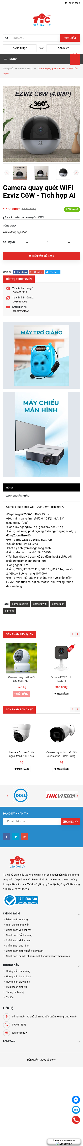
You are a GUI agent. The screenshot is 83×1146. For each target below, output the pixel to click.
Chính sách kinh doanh (18, 940)
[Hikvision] (62, 795)
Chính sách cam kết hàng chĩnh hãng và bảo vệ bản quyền (38, 956)
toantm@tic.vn (21, 310)
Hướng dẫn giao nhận (18, 981)
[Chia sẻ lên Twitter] (52, 271)
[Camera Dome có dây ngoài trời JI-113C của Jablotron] (21, 733)
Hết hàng (22, 694)
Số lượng (9, 242)
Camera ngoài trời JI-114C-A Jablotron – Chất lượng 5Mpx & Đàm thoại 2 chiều (61, 756)
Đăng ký (63, 48)
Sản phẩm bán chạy (19, 709)
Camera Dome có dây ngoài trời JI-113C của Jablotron (21, 756)
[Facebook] (76, 1100)
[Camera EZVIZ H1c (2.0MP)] (61, 658)
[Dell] (20, 795)
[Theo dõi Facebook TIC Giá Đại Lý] (6, 836)
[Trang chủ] (41, 19)
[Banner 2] (41, 434)
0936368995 (20, 301)
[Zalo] (76, 1110)
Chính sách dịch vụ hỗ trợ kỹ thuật (24, 951)
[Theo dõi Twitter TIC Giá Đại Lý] (15, 836)
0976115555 (19, 1024)
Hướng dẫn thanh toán (18, 976)
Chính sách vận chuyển (18, 930)
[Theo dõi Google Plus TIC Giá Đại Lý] (24, 836)
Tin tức (9, 997)
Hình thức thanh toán (17, 924)
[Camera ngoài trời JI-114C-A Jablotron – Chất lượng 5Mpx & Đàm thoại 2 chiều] (61, 733)
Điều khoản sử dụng (17, 919)
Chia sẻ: (7, 271)
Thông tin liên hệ (15, 992)
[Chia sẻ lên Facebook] (21, 271)
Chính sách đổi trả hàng (19, 935)
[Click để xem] (41, 123)
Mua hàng (62, 694)
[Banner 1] (41, 355)
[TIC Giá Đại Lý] (17, 862)
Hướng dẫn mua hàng (18, 971)
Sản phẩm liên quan (19, 634)
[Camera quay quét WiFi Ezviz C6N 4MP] (21, 658)
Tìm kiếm (70, 38)
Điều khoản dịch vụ (16, 987)
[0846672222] (76, 1120)
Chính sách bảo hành (17, 945)
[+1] (37, 271)
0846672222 (20, 292)
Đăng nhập (19, 48)
